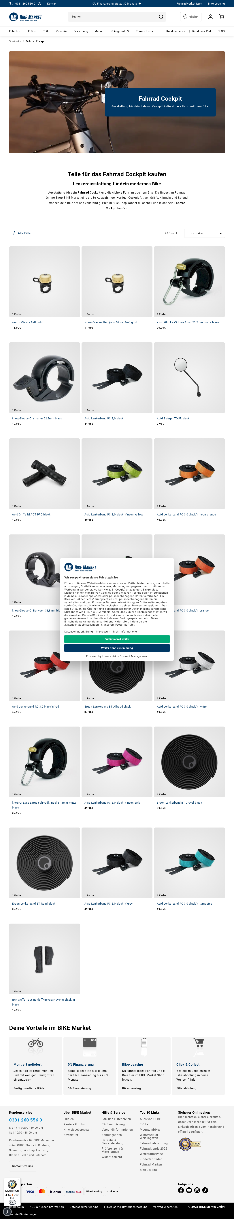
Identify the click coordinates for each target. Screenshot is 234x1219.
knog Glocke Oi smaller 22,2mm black (37, 418)
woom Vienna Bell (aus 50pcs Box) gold (110, 322)
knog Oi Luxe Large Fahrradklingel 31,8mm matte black (44, 805)
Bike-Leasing (131, 1088)
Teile (46, 31)
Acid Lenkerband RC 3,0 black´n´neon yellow (113, 514)
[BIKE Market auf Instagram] (197, 1191)
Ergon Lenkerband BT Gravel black (179, 802)
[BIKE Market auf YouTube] (189, 1191)
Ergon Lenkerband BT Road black (34, 903)
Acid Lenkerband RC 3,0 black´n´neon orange (186, 514)
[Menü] (18, 1180)
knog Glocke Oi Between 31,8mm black (37, 610)
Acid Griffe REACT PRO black (31, 514)
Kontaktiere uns (22, 1166)
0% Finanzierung (79, 1088)
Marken (99, 31)
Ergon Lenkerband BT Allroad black (107, 706)
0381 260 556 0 (25, 1120)
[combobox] (117, 17)
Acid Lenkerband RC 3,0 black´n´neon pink (112, 802)
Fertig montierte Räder (30, 1088)
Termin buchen (145, 31)
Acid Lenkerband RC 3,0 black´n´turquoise (184, 903)
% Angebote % (120, 31)
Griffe (154, 197)
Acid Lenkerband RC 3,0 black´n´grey (108, 903)
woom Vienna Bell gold (27, 322)
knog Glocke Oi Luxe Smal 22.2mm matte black (188, 322)
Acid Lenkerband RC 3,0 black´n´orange (183, 610)
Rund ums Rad (201, 31)
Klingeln (166, 197)
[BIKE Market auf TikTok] (205, 1191)
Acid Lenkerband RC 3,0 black (104, 418)
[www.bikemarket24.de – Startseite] (26, 17)
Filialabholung (186, 1088)
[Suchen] (161, 17)
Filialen (193, 16)
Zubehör (61, 31)
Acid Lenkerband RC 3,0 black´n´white (182, 706)
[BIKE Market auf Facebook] (181, 1191)
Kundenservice (176, 31)
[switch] (12, 1202)
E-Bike (32, 31)
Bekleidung (80, 31)
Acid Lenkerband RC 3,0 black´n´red (35, 706)
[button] (7, 1211)
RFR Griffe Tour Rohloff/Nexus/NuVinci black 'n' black (43, 1002)
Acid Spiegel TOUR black (173, 418)
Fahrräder (15, 31)
